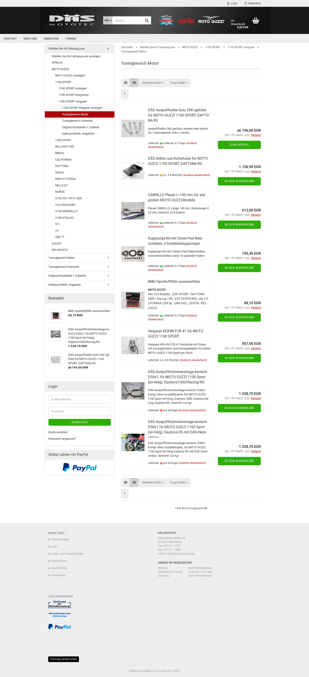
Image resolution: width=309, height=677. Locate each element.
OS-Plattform (59, 568)
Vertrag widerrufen (63, 659)
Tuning (71, 38)
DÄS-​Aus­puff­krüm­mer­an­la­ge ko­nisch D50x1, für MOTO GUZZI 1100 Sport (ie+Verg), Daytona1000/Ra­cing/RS (177, 377)
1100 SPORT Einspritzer (74, 95)
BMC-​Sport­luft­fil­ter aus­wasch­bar (174, 281)
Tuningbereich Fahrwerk (77, 120)
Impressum (58, 575)
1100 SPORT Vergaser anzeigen (82, 107)
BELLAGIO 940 (64, 146)
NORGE (60, 191)
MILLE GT (61, 185)
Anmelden (79, 422)
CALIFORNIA (63, 159)
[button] (125, 82)
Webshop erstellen (140, 670)
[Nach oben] (296, 670)
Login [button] (233, 3)
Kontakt (10, 38)
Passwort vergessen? (62, 438)
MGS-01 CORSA (65, 179)
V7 (57, 230)
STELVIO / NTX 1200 (68, 198)
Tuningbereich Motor (75, 114)
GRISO (59, 172)
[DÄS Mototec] (72, 20)
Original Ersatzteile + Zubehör (80, 127)
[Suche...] (147, 21)
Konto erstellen (58, 432)
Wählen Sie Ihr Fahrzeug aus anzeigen (76, 56)
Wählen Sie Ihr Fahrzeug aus (66, 48)
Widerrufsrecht (60, 539)
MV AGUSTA (60, 250)
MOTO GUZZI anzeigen (70, 75)
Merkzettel (254, 3)
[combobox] (152, 82)
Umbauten (51, 38)
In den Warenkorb (239, 181)
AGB (54, 546)
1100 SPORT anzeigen (73, 88)
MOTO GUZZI (60, 69)
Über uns (30, 38)
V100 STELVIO (64, 217)
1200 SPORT (63, 140)
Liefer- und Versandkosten (67, 553)
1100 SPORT (63, 82)
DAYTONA (61, 166)
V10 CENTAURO (65, 205)
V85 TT (59, 237)
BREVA (59, 153)
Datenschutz (59, 561)
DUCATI (57, 243)
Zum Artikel (239, 144)
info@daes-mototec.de (180, 553)
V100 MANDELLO (66, 211)
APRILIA (57, 62)
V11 (57, 224)
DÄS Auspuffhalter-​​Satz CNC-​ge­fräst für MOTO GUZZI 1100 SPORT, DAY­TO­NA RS (179, 115)
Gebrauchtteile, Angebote (78, 133)
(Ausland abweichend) (196, 175)
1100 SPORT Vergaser (73, 101)
